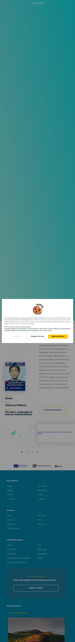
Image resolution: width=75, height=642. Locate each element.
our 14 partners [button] (22, 318)
